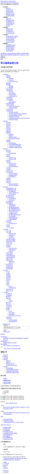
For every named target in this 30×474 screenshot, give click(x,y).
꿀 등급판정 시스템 (8, 439)
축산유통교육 (6, 436)
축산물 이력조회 (10, 39)
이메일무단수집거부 (8, 420)
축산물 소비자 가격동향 (12, 36)
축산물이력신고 (10, 21)
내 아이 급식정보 (10, 33)
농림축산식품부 (7, 427)
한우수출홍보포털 (7, 437)
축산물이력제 (4, 341)
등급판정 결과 (9, 11)
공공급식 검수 (9, 30)
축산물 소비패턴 (10, 42)
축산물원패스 (4, 336)
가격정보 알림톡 (10, 15)
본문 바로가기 (12, 1)
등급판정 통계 (9, 24)
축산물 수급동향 (10, 49)
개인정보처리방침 (7, 419)
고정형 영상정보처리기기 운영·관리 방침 (13, 422)
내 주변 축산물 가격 (11, 37)
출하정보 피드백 (10, 14)
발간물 (7, 26)
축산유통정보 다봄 (8, 431)
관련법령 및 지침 (10, 23)
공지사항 (7, 383)
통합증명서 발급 (10, 20)
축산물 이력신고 (10, 12)
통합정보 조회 (9, 28)
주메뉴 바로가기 (5, 1)
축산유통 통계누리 (8, 434)
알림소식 (7, 380)
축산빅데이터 (9, 50)
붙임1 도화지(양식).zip (11, 403)
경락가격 (8, 8)
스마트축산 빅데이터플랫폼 (10, 433)
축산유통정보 (4, 344)
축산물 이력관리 (10, 47)
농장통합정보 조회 (10, 45)
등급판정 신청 (9, 9)
